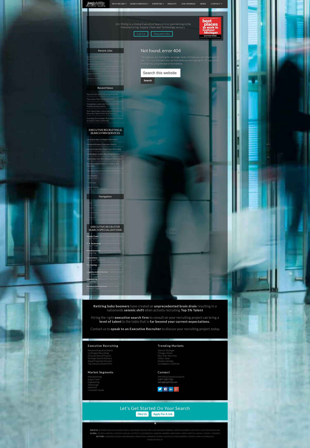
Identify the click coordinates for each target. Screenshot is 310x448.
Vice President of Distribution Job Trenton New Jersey (104, 58)
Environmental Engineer (96, 64)
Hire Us (142, 414)
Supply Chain (92, 178)
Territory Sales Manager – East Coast (102, 69)
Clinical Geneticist (94, 74)
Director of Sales (94, 78)
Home (88, 43)
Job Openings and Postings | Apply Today (103, 212)
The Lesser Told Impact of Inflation (101, 99)
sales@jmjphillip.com (167, 382)
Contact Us (91, 217)
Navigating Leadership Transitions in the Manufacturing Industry (103, 105)
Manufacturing (93, 187)
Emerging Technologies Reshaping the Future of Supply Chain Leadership (105, 119)
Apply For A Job (162, 414)
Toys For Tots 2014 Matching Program (102, 94)
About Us (90, 208)
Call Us (141, 33)
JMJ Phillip (95, 4)
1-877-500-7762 (165, 379)
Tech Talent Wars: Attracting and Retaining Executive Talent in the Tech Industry (104, 112)
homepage (150, 60)
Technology (91, 182)
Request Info (162, 33)
